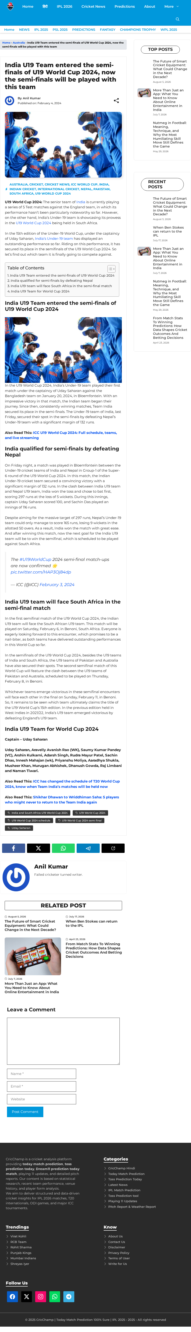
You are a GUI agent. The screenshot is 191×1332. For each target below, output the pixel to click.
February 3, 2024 (57, 584)
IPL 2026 (64, 6)
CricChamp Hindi (121, 1168)
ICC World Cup (84, 184)
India (104, 184)
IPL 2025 (41, 29)
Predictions (125, 6)
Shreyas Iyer (19, 1264)
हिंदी (45, 6)
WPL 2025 (168, 29)
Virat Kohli (18, 1236)
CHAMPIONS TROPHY (138, 29)
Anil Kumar (32, 98)
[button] (177, 19)
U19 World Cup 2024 (53, 193)
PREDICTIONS (83, 29)
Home (27, 6)
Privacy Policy (118, 1253)
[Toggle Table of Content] (109, 269)
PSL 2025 (60, 29)
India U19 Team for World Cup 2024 (40, 291)
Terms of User (119, 1258)
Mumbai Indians (23, 1258)
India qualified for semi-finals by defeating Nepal (52, 280)
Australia (19, 42)
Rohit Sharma (21, 1247)
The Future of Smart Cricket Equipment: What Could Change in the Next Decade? (30, 925)
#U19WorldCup (35, 559)
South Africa (22, 193)
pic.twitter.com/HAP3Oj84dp (41, 572)
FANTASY (107, 29)
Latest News (118, 1185)
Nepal (86, 189)
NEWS (24, 29)
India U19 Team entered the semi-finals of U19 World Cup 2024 (62, 275)
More (169, 6)
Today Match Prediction (126, 1174)
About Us (115, 1236)
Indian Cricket (23, 189)
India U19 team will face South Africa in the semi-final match (61, 286)
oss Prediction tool (124, 1196)
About (149, 6)
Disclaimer (116, 1247)
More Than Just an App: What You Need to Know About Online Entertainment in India (32, 987)
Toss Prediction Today (125, 1179)
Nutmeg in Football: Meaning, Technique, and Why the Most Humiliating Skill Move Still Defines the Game (170, 134)
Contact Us (116, 1242)
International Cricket (58, 189)
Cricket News (93, 6)
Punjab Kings (20, 1253)
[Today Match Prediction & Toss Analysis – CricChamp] (10, 6)
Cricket (36, 184)
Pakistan (101, 189)
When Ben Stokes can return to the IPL (91, 923)
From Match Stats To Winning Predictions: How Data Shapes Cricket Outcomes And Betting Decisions (94, 950)
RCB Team (18, 1242)
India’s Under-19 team (54, 238)
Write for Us (117, 1264)
